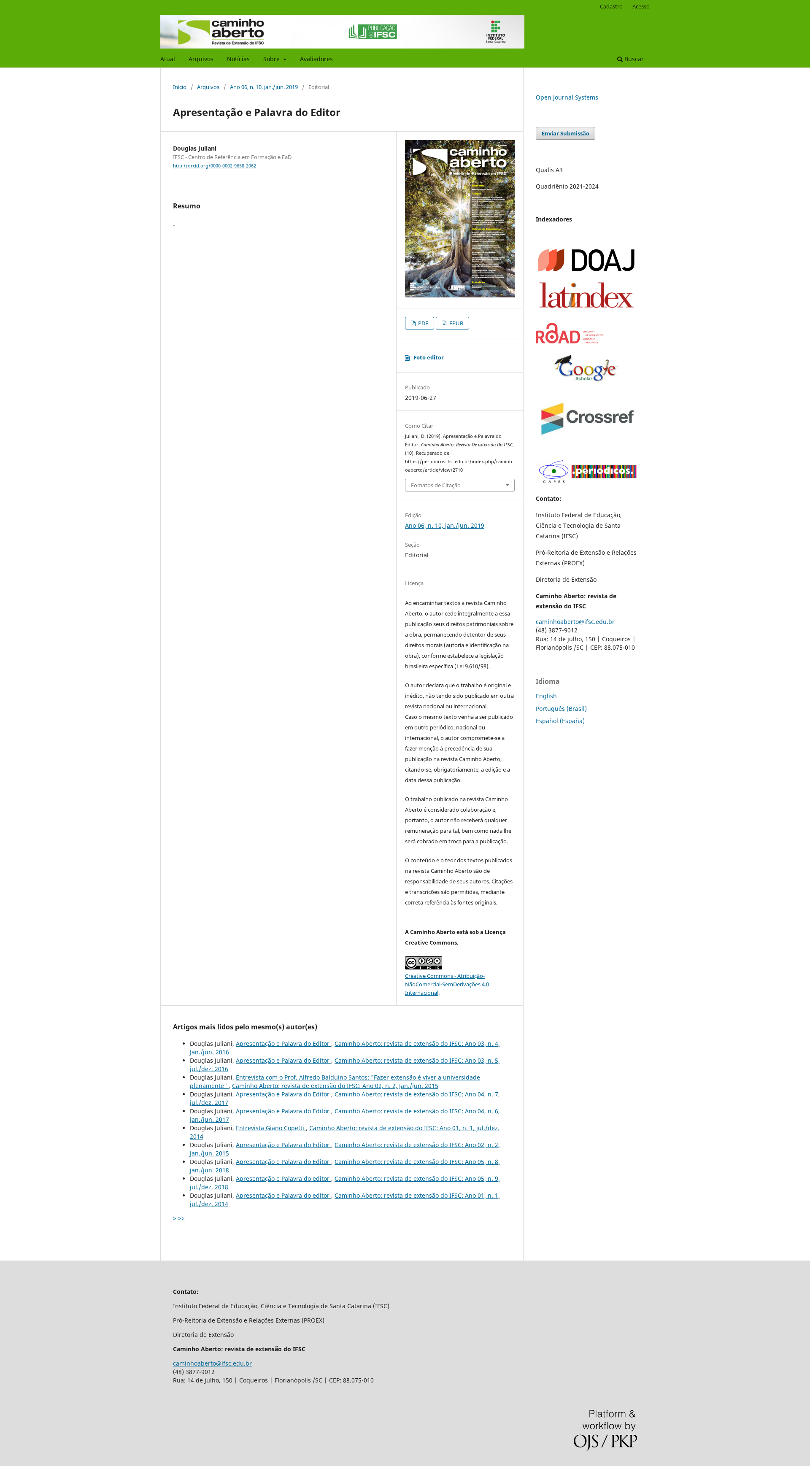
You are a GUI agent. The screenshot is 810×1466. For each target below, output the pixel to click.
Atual (167, 59)
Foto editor (428, 357)
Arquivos (201, 59)
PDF (422, 323)
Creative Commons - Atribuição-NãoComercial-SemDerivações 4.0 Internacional (447, 984)
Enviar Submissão (565, 133)
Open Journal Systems (567, 97)
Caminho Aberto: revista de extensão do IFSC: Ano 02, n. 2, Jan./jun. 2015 (335, 1086)
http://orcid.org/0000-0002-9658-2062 (214, 166)
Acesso (641, 6)
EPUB (455, 323)
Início (179, 87)
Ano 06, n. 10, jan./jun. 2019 (264, 87)
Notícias (238, 59)
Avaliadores (316, 59)
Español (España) (560, 721)
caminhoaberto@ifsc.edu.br (575, 622)
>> (181, 1218)
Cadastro (611, 6)
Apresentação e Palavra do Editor (283, 1043)
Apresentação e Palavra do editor (283, 1178)
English (546, 696)
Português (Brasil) (561, 709)
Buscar (633, 59)
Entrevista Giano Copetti (271, 1128)
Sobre (272, 59)
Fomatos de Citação (436, 485)
